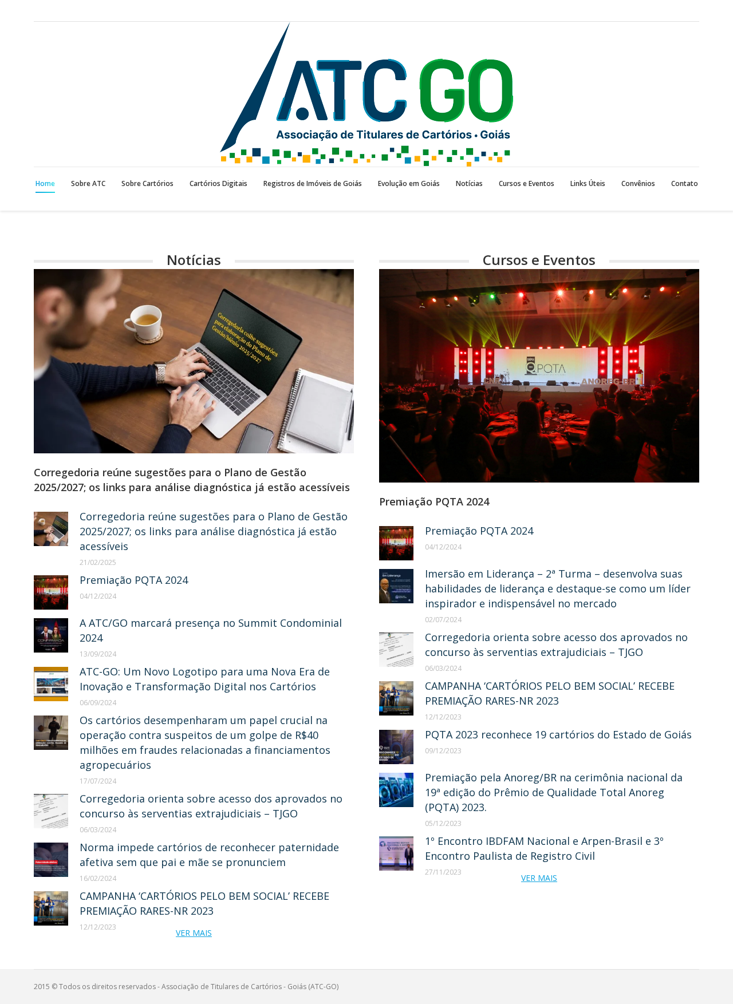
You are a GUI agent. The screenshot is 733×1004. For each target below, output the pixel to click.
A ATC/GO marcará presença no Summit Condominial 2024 (211, 630)
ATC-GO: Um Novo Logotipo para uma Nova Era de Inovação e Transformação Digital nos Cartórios (205, 679)
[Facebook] (643, 11)
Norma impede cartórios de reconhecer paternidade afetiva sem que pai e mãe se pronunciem (209, 854)
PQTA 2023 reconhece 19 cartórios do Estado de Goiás (558, 734)
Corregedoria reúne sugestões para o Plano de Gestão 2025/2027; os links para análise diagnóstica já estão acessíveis (192, 479)
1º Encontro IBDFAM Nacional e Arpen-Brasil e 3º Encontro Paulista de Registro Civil (544, 848)
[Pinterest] (691, 11)
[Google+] (675, 11)
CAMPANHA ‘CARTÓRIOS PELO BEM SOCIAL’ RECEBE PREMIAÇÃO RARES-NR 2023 (204, 903)
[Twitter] (659, 11)
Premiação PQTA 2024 (134, 580)
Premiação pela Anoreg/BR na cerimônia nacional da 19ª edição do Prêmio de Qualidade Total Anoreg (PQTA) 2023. (554, 792)
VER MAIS (194, 932)
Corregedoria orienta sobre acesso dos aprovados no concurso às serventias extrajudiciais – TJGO (211, 806)
